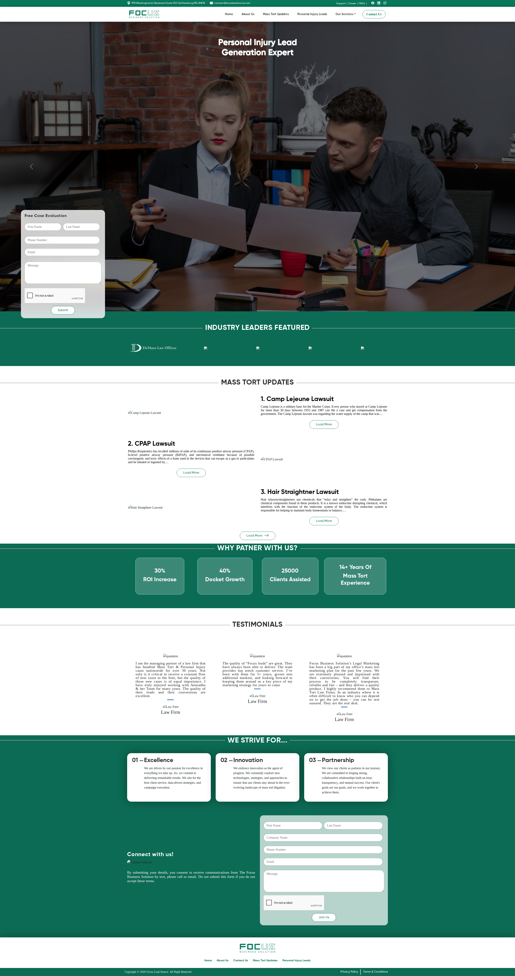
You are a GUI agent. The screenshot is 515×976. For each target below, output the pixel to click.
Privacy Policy (349, 971)
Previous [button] (129, 688)
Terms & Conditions (375, 971)
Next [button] (383, 688)
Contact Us (374, 14)
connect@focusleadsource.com (232, 3)
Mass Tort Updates (276, 14)
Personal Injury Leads (312, 14)
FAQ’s (362, 3)
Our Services (344, 14)
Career (352, 3)
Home (229, 14)
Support (341, 3)
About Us (248, 14)
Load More (324, 424)
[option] (155, 348)
